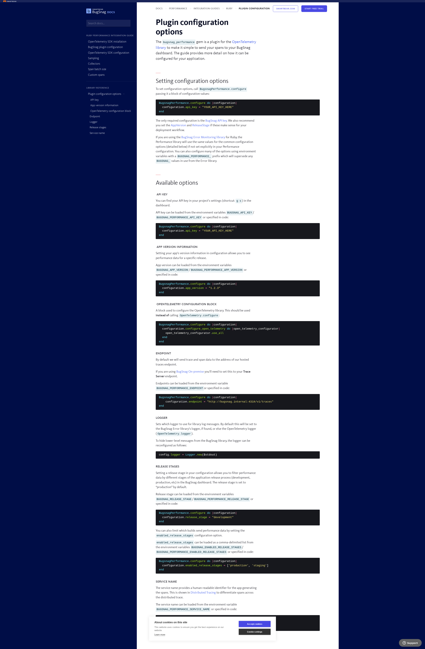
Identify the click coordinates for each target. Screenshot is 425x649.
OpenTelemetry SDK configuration (108, 52)
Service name (97, 133)
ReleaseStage (201, 125)
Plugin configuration (254, 8)
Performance (178, 8)
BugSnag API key (216, 120)
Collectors (94, 63)
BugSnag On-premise (190, 371)
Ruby (229, 8)
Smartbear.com (285, 8)
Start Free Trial (314, 8)
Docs (159, 8)
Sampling (93, 58)
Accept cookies (254, 624)
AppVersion (178, 125)
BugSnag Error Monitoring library (203, 137)
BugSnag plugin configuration (105, 47)
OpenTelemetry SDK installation (107, 41)
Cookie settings (254, 632)
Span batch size (97, 69)
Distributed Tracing (203, 592)
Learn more (159, 634)
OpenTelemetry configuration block (110, 111)
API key (94, 100)
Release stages (98, 127)
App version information (104, 105)
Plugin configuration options (104, 94)
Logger (93, 122)
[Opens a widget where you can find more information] (410, 643)
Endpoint (95, 116)
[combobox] (108, 23)
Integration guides (207, 8)
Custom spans (96, 74)
